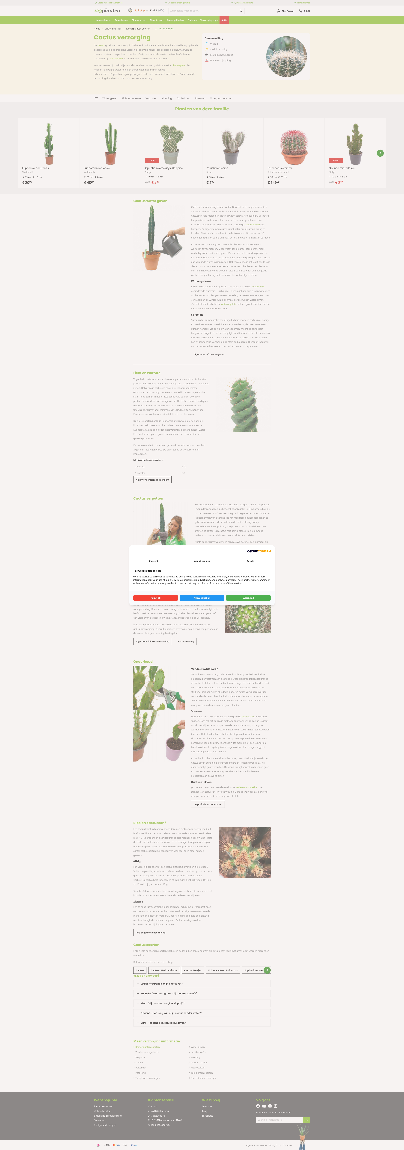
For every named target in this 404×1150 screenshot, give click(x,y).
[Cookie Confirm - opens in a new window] (259, 551)
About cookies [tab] (202, 560)
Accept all (248, 597)
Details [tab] (250, 560)
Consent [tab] (153, 560)
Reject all (155, 597)
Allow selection (202, 597)
